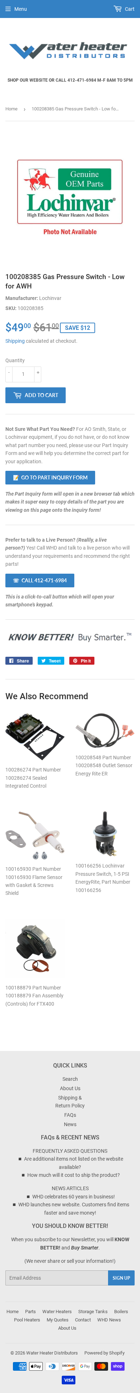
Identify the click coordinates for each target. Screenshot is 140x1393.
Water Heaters (57, 1311)
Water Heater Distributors (52, 1353)
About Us (70, 1088)
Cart (129, 9)
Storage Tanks (93, 1311)
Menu (20, 9)
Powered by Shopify (104, 1353)
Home (11, 108)
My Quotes (58, 1320)
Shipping (15, 341)
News (70, 1124)
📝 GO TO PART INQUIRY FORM (50, 477)
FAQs (70, 1115)
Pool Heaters (27, 1320)
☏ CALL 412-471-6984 (40, 580)
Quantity (15, 360)
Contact (83, 1320)
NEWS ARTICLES (70, 1188)
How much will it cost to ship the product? (73, 1175)
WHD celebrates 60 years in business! (73, 1196)
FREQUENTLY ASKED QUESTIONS (70, 1151)
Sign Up (121, 1278)
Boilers (121, 1311)
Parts (30, 1311)
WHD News (109, 1320)
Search (70, 1079)
